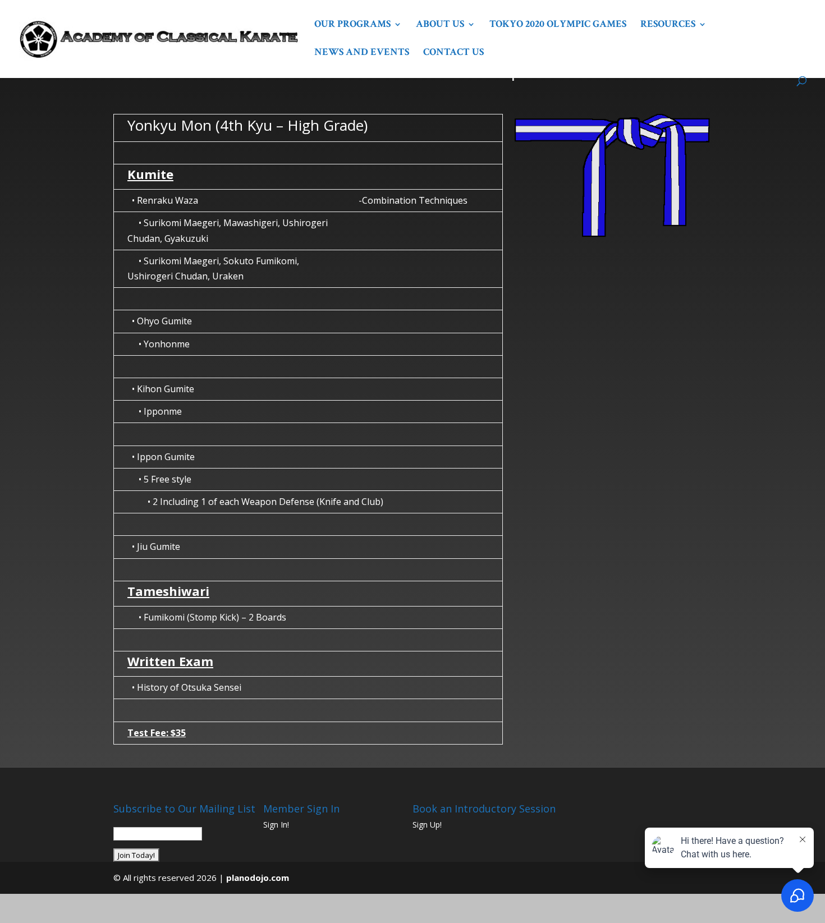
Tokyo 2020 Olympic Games (557, 25)
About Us (440, 25)
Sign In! (276, 824)
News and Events (361, 53)
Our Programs (352, 25)
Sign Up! (427, 824)
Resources (667, 25)
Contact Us (453, 53)
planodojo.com (257, 877)
